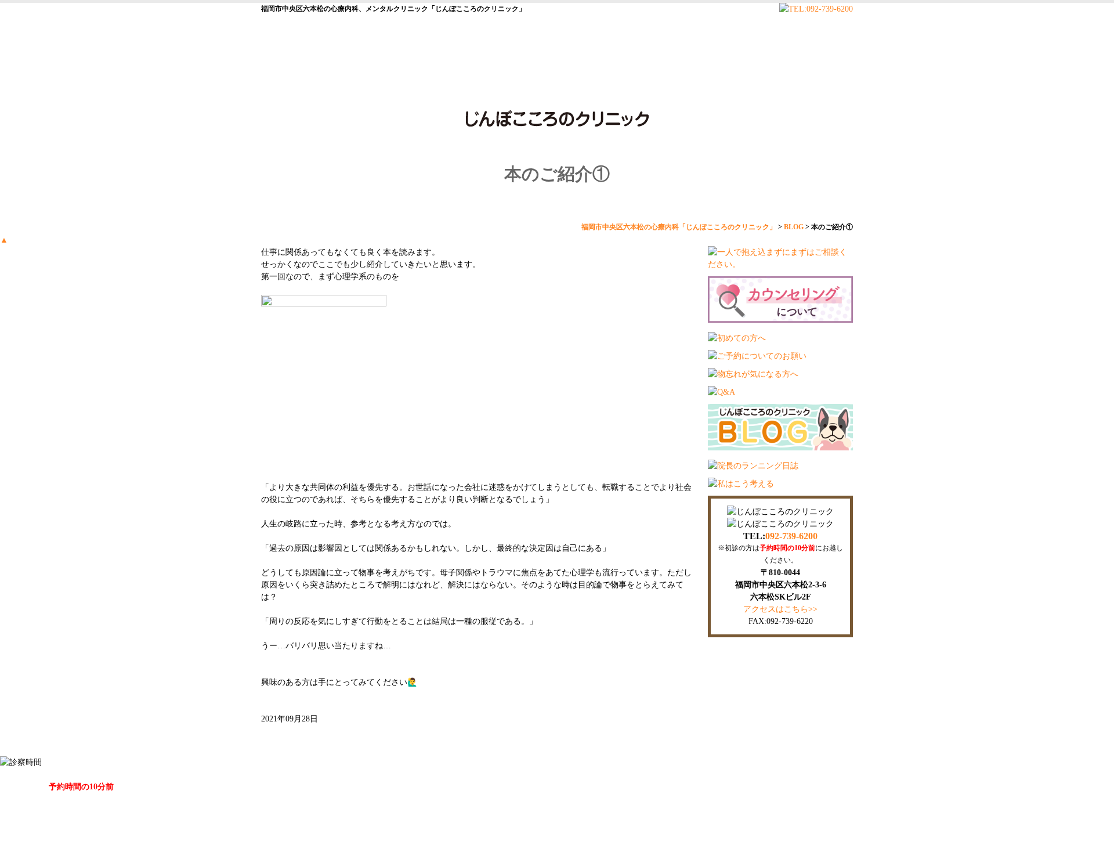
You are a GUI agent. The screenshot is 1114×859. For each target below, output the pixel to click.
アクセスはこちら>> (780, 609)
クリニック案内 (386, 75)
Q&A (725, 75)
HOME (299, 75)
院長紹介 (470, 75)
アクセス (812, 75)
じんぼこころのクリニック (544, 844)
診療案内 (644, 75)
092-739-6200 (791, 536)
